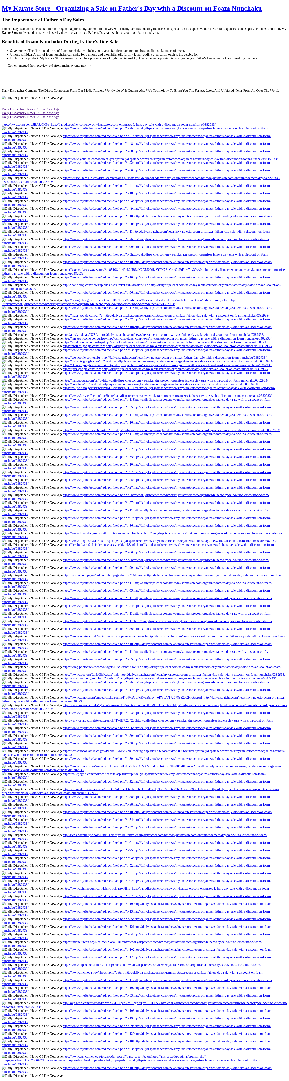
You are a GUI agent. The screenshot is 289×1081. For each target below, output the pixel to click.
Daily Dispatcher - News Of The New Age (30, 109)
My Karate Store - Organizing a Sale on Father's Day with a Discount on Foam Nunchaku (132, 8)
